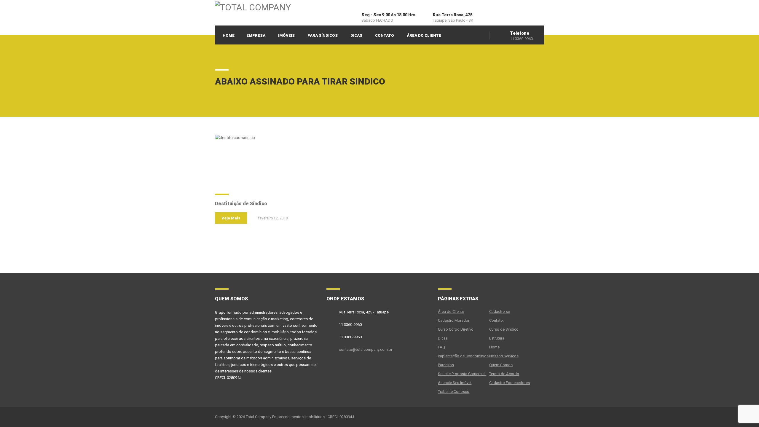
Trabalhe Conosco (453, 391)
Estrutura (496, 338)
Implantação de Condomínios (463, 356)
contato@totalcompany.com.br (365, 349)
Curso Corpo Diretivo (455, 329)
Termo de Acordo (504, 374)
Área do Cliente (424, 35)
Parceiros (446, 365)
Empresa (255, 35)
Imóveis (286, 35)
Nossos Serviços (504, 356)
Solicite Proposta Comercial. (462, 374)
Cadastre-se (499, 311)
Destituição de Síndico (241, 203)
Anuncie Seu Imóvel (454, 382)
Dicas (356, 35)
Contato (384, 35)
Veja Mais (230, 218)
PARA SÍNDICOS (322, 35)
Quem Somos (501, 365)
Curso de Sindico (504, 329)
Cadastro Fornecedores (509, 382)
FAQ (441, 347)
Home (229, 35)
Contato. (496, 320)
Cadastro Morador (453, 320)
